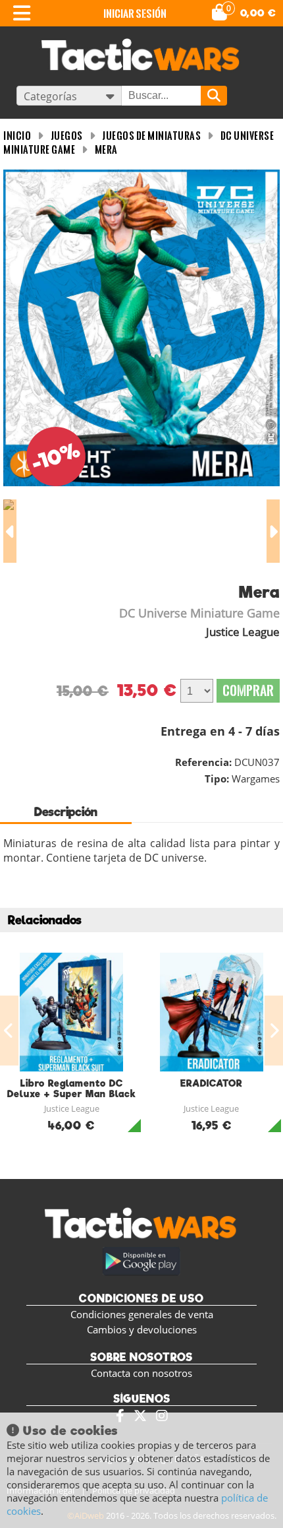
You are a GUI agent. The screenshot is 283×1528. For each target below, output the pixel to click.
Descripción (65, 812)
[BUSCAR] (214, 96)
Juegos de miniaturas (151, 136)
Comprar (248, 690)
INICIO (17, 136)
